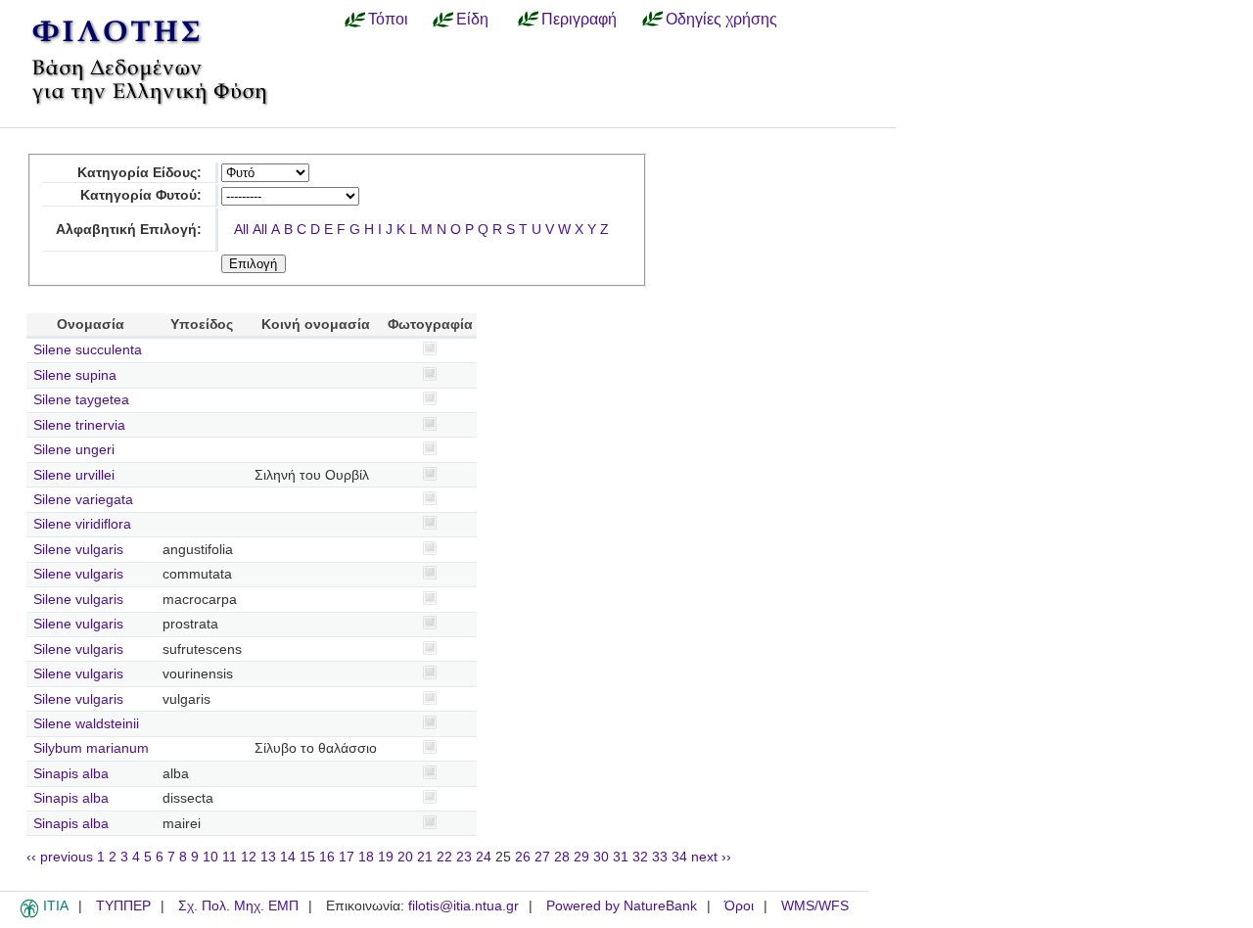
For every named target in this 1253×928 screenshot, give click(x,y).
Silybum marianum (91, 748)
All (241, 229)
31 (620, 857)
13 (268, 857)
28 (562, 857)
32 (640, 857)
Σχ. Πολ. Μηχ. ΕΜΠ (238, 906)
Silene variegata (83, 499)
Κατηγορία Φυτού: (141, 195)
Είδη (472, 18)
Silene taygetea (81, 400)
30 (601, 857)
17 (346, 857)
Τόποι (388, 18)
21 (425, 857)
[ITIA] (29, 914)
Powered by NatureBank (621, 906)
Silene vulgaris (78, 549)
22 (444, 857)
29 (581, 857)
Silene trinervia (79, 425)
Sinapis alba (71, 773)
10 (210, 857)
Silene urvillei (74, 475)
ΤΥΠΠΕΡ (123, 906)
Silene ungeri (74, 449)
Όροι (739, 906)
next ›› (711, 857)
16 (327, 857)
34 (679, 857)
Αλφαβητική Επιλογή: (129, 229)
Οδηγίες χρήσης (721, 18)
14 (288, 857)
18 (366, 857)
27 (542, 857)
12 (248, 857)
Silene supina (74, 375)
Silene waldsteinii (86, 724)
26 (523, 857)
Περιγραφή (579, 18)
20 (405, 857)
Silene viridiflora (82, 524)
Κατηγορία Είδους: (139, 172)
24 (483, 857)
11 (229, 857)
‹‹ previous (59, 857)
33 (660, 857)
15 (307, 857)
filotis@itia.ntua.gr (463, 906)
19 (386, 857)
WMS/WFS (815, 906)
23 (464, 857)
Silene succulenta (87, 350)
